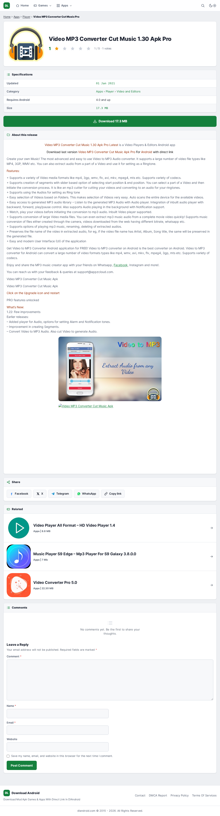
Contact (140, 795)
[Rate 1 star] (56, 48)
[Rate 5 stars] (88, 48)
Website (12, 739)
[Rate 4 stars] (80, 48)
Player (26, 16)
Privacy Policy (180, 795)
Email (11, 722)
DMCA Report (158, 795)
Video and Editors (129, 91)
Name (11, 705)
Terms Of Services (204, 795)
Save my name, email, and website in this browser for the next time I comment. (62, 756)
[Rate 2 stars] (64, 48)
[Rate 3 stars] (72, 48)
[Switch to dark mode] (213, 5)
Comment (14, 656)
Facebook (121, 265)
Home (25, 5)
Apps (64, 5)
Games (43, 5)
